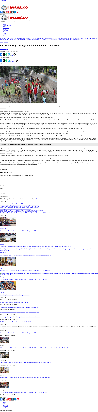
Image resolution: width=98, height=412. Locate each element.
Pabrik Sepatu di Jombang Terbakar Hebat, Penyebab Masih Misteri (65, 39)
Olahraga (5, 29)
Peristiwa (6, 42)
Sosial (4, 33)
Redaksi (5, 403)
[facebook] (1, 12)
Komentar (2, 185)
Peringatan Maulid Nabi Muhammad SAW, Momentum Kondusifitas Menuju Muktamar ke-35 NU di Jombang (25, 377)
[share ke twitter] (4, 55)
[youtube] (9, 12)
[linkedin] (15, 12)
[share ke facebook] (1, 55)
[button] (1, 108)
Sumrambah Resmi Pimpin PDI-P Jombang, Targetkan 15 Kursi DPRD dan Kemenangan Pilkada (22, 38)
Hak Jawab (5, 405)
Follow (38, 198)
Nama (1, 188)
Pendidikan (5, 30)
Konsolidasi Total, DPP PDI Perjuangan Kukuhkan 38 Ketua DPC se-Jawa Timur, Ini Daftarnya (66, 38)
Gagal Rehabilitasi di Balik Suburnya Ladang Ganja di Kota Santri (34, 39)
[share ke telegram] (9, 55)
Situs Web (2, 193)
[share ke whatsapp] (6, 55)
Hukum (4, 26)
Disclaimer (5, 406)
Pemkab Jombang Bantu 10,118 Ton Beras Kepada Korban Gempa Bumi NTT (18, 332)
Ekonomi (5, 34)
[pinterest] (18, 12)
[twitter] (4, 12)
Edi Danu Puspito (4, 49)
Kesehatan (5, 31)
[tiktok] (12, 12)
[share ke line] (11, 55)
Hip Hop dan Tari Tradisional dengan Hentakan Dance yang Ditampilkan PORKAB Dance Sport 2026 (23, 392)
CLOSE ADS (3, 0)
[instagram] (7, 12)
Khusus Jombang (7, 25)
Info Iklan (5, 407)
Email (1, 191)
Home (4, 24)
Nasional (5, 35)
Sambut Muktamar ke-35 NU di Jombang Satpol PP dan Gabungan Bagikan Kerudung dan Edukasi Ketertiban (25, 362)
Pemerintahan (6, 28)
